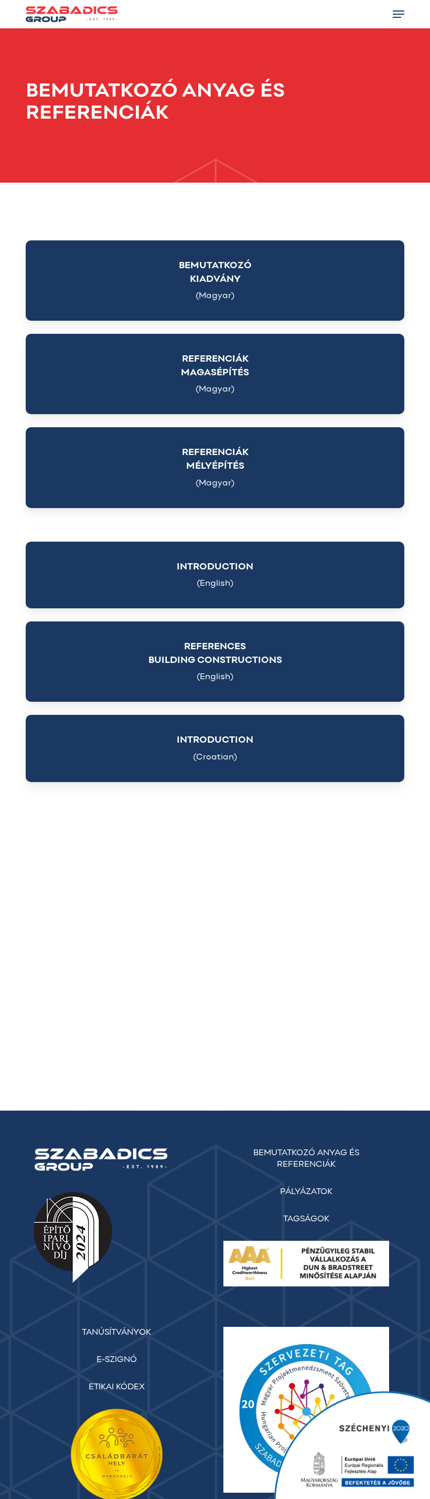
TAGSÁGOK (306, 1219)
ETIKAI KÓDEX (117, 1387)
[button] (398, 14)
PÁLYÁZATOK (306, 1192)
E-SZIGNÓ (116, 1360)
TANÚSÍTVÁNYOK (116, 1332)
